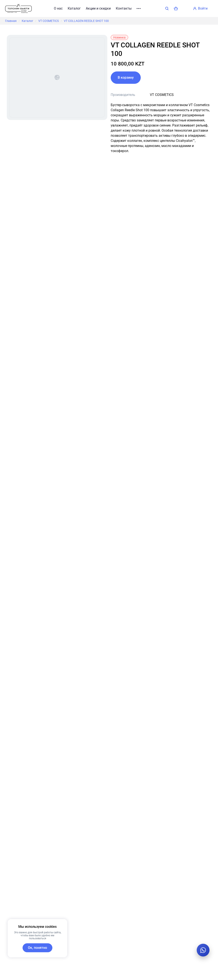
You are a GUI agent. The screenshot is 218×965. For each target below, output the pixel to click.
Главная (11, 21)
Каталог (74, 8)
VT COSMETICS (48, 21)
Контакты (124, 8)
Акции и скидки (98, 8)
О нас (58, 8)
